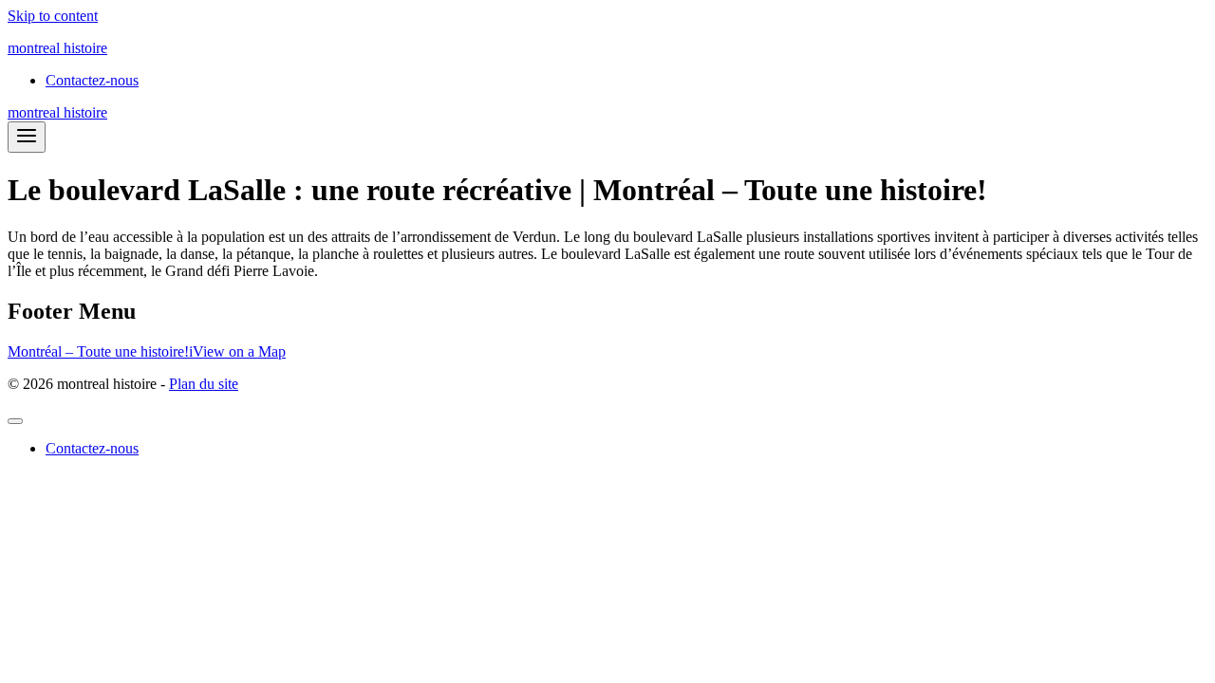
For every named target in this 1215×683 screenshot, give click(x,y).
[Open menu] (27, 137)
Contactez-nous (92, 80)
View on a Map (239, 351)
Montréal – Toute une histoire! (98, 351)
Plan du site (203, 384)
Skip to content (53, 16)
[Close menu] (15, 421)
